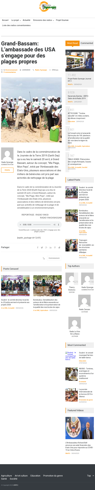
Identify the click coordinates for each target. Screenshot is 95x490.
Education (71, 121)
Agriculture (44, 310)
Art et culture (21, 475)
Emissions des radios (42, 20)
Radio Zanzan (84, 309)
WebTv (70, 84)
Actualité (26, 20)
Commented (87, 43)
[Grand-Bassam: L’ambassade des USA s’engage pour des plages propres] (31, 109)
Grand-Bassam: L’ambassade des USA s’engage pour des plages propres (28, 52)
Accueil (5, 20)
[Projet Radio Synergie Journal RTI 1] (79, 60)
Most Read (72, 43)
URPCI (15, 485)
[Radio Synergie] (47, 8)
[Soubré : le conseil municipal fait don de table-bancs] (71, 356)
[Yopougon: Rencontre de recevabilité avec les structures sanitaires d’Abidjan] (71, 245)
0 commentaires (10, 72)
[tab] (72, 44)
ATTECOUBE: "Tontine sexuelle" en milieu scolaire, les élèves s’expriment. (78, 115)
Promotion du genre (86, 400)
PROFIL (7, 170)
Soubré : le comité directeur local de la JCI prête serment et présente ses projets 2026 (15, 302)
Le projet (15, 20)
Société (84, 167)
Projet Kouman (62, 20)
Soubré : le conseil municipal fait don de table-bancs (86, 355)
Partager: (5, 247)
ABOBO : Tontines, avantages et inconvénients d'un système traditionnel (86, 373)
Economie (82, 382)
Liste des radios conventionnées (16, 25)
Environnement (11, 70)
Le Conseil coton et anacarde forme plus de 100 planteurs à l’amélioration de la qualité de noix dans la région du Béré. (79, 138)
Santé (4, 478)
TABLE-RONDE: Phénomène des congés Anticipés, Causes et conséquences (79, 161)
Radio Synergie (41, 70)
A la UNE (4, 308)
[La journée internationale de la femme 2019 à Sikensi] (71, 395)
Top (89, 475)
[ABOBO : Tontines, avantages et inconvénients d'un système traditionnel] (71, 374)
